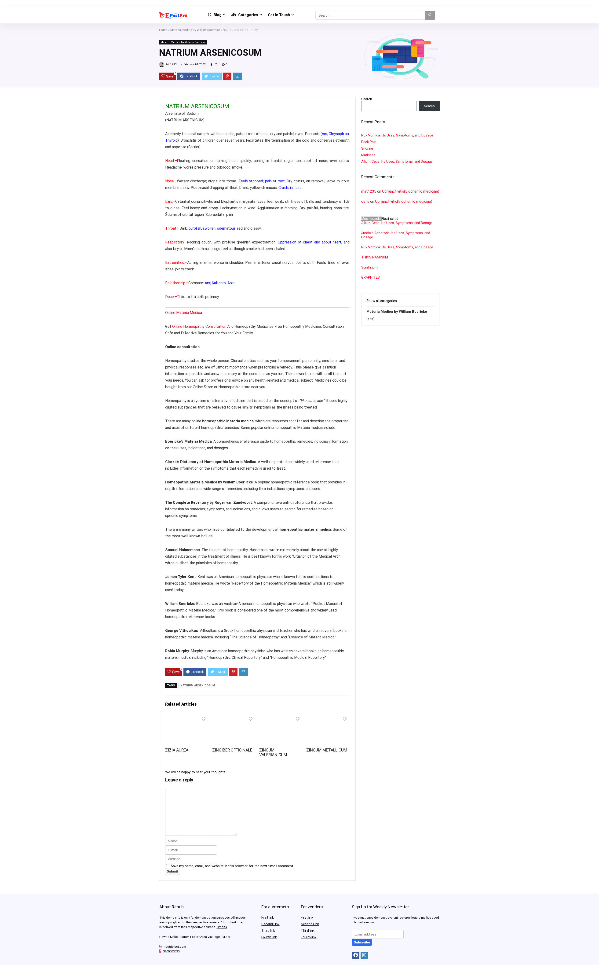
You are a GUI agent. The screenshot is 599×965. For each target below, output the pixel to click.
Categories (247, 15)
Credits (222, 927)
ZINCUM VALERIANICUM (273, 752)
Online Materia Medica (184, 312)
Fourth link (269, 937)
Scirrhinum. (369, 267)
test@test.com (175, 946)
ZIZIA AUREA (176, 750)
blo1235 (171, 64)
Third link (268, 930)
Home (163, 30)
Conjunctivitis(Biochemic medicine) (410, 191)
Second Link (270, 924)
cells (365, 201)
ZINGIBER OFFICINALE (232, 750)
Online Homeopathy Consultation (199, 326)
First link (267, 917)
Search (366, 99)
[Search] (430, 15)
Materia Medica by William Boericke (195, 30)
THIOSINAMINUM (374, 257)
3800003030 (171, 951)
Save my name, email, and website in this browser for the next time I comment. (232, 866)
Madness (368, 155)
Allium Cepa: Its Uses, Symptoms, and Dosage (397, 161)
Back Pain (368, 142)
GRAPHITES (370, 277)
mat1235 (368, 191)
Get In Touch (279, 15)
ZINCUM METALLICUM (326, 750)
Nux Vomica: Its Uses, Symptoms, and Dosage (397, 135)
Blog (217, 15)
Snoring (367, 148)
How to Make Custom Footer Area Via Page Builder (194, 937)
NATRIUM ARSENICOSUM (197, 685)
